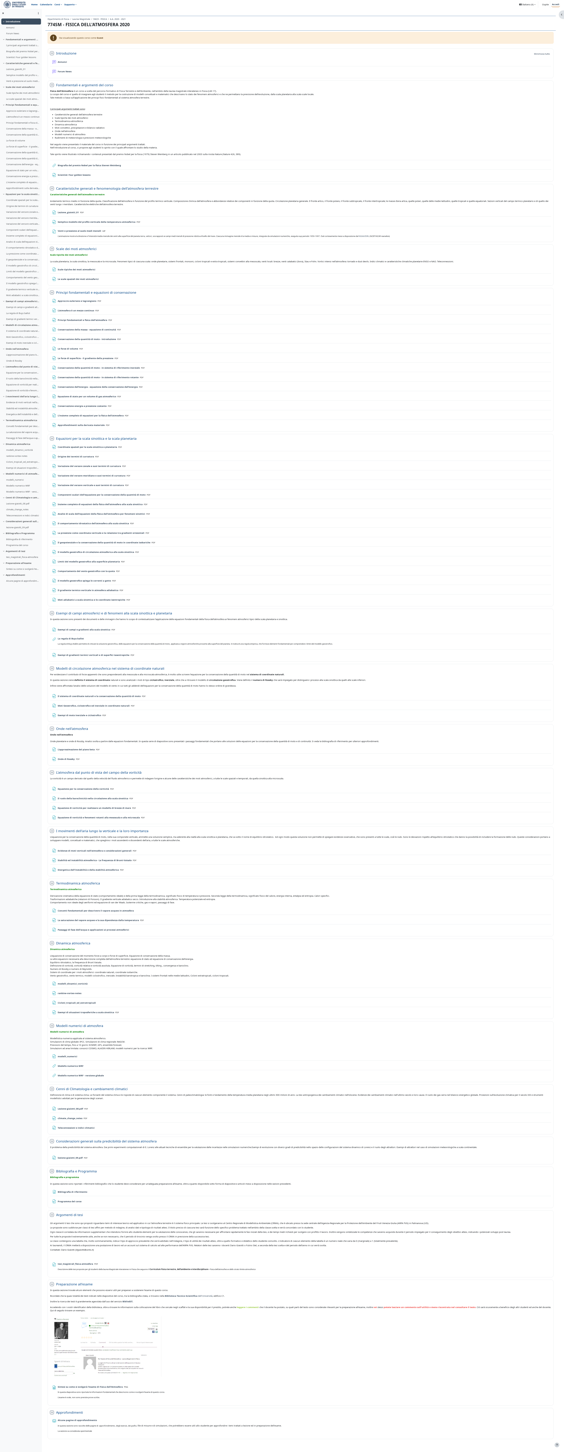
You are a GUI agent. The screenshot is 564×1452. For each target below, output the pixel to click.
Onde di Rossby (14, 360)
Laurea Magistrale (81, 19)
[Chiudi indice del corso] (3, 13)
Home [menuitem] (34, 4)
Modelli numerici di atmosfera (23, 473)
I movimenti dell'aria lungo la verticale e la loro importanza (23, 396)
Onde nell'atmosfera (17, 348)
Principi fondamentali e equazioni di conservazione (23, 104)
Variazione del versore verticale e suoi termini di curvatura (23, 223)
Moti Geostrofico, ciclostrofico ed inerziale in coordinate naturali (23, 336)
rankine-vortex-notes (16, 455)
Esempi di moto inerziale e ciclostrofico (23, 342)
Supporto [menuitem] (69, 4)
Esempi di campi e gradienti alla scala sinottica (23, 307)
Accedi (555, 4)
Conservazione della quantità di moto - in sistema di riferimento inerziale (23, 152)
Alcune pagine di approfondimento (23, 580)
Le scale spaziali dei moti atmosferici (23, 98)
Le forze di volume (15, 140)
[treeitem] (21, 27)
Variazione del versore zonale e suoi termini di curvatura (23, 211)
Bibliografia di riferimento (19, 539)
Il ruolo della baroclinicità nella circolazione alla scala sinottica (23, 378)
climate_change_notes (17, 509)
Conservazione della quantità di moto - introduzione (23, 134)
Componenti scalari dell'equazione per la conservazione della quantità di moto (23, 229)
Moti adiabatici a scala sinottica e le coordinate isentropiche (23, 295)
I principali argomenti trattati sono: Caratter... (23, 45)
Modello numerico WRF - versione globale (23, 491)
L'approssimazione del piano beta (23, 354)
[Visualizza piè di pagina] (557, 1445)
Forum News (12, 33)
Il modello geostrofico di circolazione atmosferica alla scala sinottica (23, 265)
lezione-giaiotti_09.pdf (17, 527)
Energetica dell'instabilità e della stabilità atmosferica (23, 414)
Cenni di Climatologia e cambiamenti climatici (23, 497)
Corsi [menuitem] (57, 4)
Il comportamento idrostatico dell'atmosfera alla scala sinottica (23, 247)
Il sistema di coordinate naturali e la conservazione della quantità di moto (23, 330)
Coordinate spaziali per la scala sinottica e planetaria (23, 199)
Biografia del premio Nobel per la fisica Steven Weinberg (23, 51)
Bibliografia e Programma (20, 533)
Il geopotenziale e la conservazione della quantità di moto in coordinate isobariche (23, 259)
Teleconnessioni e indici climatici (22, 515)
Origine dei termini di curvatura (22, 206)
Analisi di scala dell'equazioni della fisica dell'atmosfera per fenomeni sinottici (23, 241)
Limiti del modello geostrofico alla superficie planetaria (23, 271)
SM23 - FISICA (100, 19)
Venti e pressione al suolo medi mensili (23, 80)
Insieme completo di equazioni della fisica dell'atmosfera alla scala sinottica (23, 235)
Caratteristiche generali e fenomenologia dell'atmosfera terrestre (23, 63)
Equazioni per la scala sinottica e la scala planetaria (23, 194)
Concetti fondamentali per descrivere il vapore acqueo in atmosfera (23, 426)
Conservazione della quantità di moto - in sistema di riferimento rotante (23, 158)
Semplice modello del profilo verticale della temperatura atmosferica (23, 75)
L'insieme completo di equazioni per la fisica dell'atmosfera (23, 182)
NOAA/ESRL (364, 236)
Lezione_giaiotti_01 (16, 69)
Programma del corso (17, 545)
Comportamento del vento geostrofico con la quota (23, 277)
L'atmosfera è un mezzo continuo (23, 116)
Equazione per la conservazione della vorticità (23, 372)
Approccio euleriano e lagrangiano (23, 110)
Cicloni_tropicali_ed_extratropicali (23, 461)
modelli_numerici (15, 479)
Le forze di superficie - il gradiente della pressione (23, 146)
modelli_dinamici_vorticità (19, 449)
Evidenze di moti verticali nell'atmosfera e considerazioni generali (23, 402)
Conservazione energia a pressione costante (23, 176)
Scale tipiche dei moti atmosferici (23, 92)
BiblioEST (127, 1301)
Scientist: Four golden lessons (21, 57)
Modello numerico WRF (18, 485)
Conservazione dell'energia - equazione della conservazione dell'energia (23, 164)
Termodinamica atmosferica (21, 420)
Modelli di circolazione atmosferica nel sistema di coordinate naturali (23, 325)
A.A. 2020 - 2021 (118, 19)
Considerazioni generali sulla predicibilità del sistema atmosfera (23, 521)
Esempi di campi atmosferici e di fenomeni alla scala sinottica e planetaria (23, 301)
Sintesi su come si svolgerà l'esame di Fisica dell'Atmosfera (23, 568)
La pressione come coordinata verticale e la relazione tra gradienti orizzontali (23, 253)
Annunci (10, 27)
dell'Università (188, 1295)
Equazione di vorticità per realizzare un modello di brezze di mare (23, 384)
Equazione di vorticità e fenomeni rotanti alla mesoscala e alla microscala (23, 390)
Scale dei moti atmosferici (20, 87)
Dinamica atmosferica (18, 444)
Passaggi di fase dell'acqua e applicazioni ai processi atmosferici (23, 437)
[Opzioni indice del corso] (38, 13)
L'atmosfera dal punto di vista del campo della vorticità (23, 366)
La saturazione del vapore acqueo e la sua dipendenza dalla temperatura (23, 432)
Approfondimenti (15, 574)
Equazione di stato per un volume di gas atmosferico (23, 170)
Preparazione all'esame (18, 563)
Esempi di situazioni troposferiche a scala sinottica (23, 467)
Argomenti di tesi (15, 551)
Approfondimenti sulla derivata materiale (23, 188)
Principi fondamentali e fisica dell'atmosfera (23, 122)
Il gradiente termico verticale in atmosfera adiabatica (23, 289)
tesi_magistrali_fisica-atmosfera (22, 557)
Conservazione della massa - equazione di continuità (23, 128)
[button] (527, 4)
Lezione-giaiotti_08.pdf (17, 503)
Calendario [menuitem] (46, 4)
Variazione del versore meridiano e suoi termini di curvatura (23, 217)
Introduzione (13, 21)
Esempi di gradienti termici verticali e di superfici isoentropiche (23, 318)
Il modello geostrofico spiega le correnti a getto (23, 283)
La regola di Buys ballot (18, 313)
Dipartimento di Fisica (58, 19)
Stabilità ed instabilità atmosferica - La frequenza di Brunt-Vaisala (23, 408)
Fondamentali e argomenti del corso (23, 39)
